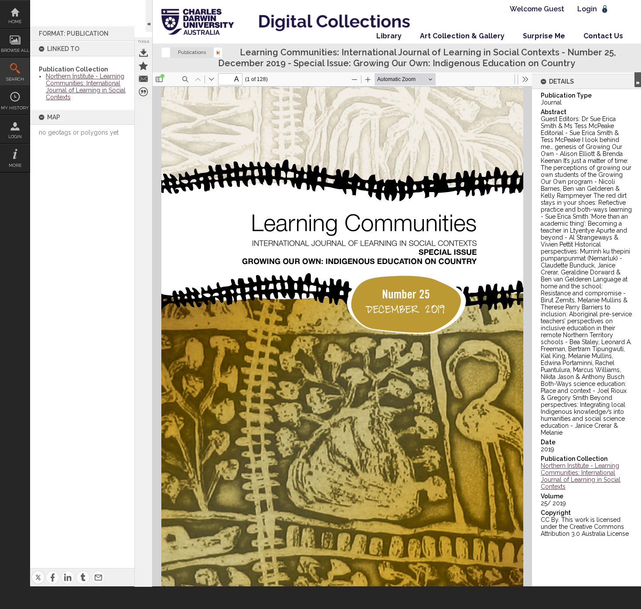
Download (143, 52)
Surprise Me (544, 36)
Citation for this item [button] (143, 91)
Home (14, 21)
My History (15, 107)
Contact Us (603, 36)
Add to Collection (143, 65)
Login (15, 136)
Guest (554, 9)
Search (15, 79)
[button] (165, 52)
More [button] (15, 165)
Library (389, 36)
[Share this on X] (38, 572)
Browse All (15, 50)
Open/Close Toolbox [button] (149, 16)
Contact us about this (143, 78)
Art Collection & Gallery (462, 36)
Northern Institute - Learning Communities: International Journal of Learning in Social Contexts (86, 87)
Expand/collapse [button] (637, 79)
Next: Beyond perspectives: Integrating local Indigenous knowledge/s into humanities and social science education (218, 52)
